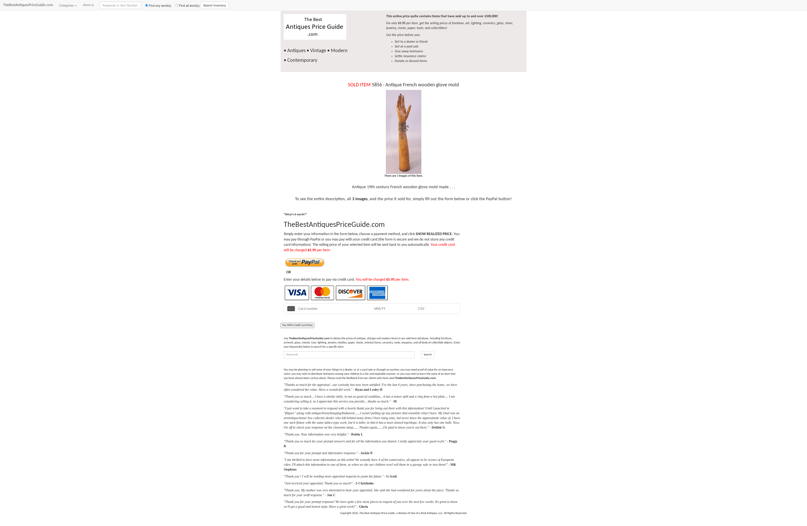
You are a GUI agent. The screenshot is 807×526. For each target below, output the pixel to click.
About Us (88, 5)
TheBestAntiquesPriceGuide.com (28, 5)
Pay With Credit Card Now (297, 325)
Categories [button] (67, 5)
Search (428, 354)
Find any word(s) (159, 5)
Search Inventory (214, 5)
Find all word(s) (189, 5)
